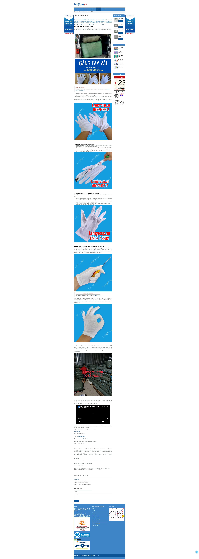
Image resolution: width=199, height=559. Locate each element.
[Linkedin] (83, 476)
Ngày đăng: (76, 16)
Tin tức (81, 11)
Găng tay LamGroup (81, 436)
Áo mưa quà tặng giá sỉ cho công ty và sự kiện (120, 60)
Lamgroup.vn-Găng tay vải (83, 438)
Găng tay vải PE (120, 25)
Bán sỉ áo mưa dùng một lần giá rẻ (81, 482)
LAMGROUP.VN (77, 431)
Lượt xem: (86, 16)
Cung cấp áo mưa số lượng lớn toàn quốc (83, 484)
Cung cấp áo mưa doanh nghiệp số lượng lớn (120, 63)
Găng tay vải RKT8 (120, 36)
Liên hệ (121, 21)
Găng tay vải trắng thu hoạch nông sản (120, 56)
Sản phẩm (93, 512)
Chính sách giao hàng (96, 523)
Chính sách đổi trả (95, 525)
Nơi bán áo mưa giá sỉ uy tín (120, 67)
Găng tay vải (97, 295)
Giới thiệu (85, 9)
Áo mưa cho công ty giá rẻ (120, 52)
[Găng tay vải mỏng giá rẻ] (79, 476)
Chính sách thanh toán (96, 521)
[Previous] (115, 83)
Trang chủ (76, 11)
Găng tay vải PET (120, 30)
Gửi (76, 501)
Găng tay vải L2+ (120, 19)
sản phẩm (91, 9)
